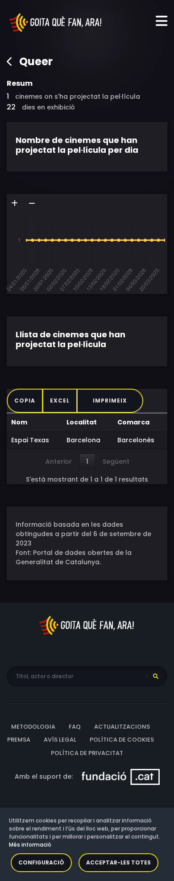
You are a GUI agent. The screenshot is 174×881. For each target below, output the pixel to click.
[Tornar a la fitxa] (10, 62)
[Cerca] (155, 676)
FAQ (75, 726)
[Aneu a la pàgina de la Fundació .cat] (121, 776)
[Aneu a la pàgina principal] (56, 21)
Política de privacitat (87, 753)
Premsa (18, 739)
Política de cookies (122, 739)
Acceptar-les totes (118, 862)
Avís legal (60, 739)
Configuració (41, 862)
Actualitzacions (122, 726)
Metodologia (33, 726)
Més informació (30, 844)
